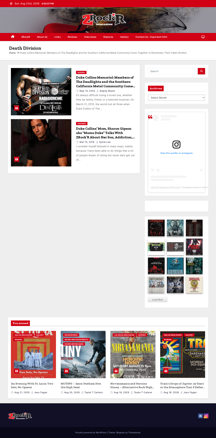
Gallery (124, 37)
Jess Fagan (40, 392)
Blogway (120, 432)
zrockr (176, 187)
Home (12, 52)
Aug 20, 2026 (72, 392)
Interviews (90, 37)
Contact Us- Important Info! (151, 37)
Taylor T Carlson (93, 392)
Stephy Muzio (107, 90)
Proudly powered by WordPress (91, 432)
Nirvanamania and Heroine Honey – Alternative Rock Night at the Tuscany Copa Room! (132, 387)
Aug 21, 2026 (22, 392)
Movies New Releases (74, 344)
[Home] (13, 37)
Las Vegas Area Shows (124, 335)
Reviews (72, 37)
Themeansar (134, 432)
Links (58, 37)
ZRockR (25, 37)
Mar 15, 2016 (87, 142)
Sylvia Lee (104, 142)
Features (108, 37)
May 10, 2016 (88, 90)
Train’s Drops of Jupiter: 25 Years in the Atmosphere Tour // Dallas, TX (182, 387)
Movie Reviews (71, 335)
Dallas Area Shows (23, 335)
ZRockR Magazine (160, 187)
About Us (42, 37)
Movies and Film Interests (76, 339)
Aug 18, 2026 (122, 392)
